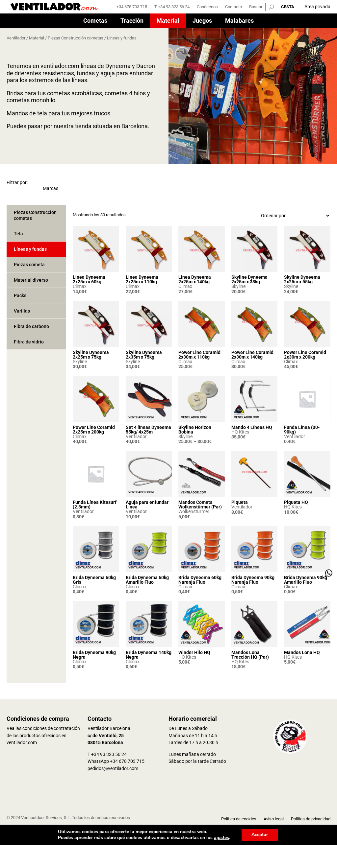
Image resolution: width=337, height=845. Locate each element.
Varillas (22, 311)
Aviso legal (274, 819)
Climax (80, 286)
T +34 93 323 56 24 (172, 7)
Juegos (202, 21)
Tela (18, 233)
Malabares (239, 21)
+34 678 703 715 (132, 7)
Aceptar (259, 835)
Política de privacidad (310, 819)
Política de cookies (238, 819)
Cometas (95, 21)
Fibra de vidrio (29, 341)
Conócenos (207, 7)
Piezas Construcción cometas (75, 37)
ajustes (221, 838)
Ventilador (16, 37)
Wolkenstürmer (193, 511)
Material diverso (31, 280)
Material (168, 21)
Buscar (255, 7)
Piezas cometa (29, 264)
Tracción (131, 21)
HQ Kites (240, 431)
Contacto (233, 7)
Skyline (238, 286)
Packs (20, 295)
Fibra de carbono (31, 326)
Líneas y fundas (30, 249)
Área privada (317, 6)
